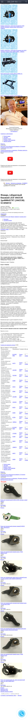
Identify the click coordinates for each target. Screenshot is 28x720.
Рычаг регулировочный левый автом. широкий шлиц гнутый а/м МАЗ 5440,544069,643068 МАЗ (14, 553)
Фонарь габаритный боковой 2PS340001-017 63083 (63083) (6, 367)
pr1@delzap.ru (14, 106)
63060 (13, 388)
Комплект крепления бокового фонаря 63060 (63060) (6, 388)
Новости (3, 119)
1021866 (14, 372)
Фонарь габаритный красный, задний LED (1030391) (6, 378)
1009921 (14, 397)
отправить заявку (5, 204)
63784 (13, 392)
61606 (13, 412)
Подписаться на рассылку (7, 127)
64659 (13, 416)
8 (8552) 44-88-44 (15, 669)
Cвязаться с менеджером (7, 109)
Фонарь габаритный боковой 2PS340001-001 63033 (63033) (6, 362)
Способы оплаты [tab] (7, 195)
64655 (13, 428)
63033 (13, 362)
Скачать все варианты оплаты (8, 320)
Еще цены (3, 480)
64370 (13, 338)
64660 (13, 434)
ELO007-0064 (14, 330)
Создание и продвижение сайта (8, 670)
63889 (13, 356)
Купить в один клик (5, 192)
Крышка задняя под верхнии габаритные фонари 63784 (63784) (6, 393)
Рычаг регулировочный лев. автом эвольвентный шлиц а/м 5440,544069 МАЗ (13, 656)
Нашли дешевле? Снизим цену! (18, 192)
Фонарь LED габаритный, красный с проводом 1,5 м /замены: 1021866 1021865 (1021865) (6, 345)
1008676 (14, 422)
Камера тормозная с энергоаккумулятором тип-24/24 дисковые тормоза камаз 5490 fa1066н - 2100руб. (13, 26)
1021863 (14, 350)
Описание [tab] (5, 194)
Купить (2, 483)
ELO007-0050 (14, 403)
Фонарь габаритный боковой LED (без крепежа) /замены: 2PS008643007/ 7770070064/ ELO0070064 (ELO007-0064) (6, 330)
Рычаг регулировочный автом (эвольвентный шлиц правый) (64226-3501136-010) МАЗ (13, 604)
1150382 (14, 408)
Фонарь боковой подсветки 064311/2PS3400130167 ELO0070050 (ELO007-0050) (6, 403)
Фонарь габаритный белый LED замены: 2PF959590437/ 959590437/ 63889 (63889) (5, 356)
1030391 (14, 377)
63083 (13, 366)
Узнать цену (4, 189)
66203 (13, 382)
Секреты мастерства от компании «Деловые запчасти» (14, 125)
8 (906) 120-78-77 (5, 669)
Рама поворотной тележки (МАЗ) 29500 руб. (11, 49)
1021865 (14, 345)
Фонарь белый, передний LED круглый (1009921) (6, 397)
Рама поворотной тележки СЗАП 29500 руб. (11, 71)
